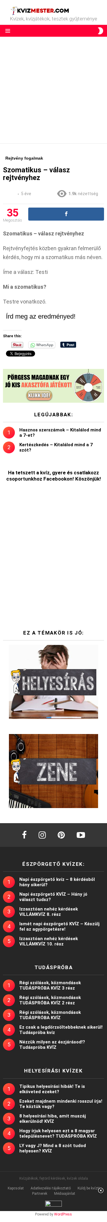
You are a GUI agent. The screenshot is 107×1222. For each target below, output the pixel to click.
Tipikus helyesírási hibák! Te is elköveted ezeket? (52, 1089)
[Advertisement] (53, 90)
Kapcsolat (16, 1188)
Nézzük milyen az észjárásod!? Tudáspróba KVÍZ (52, 1044)
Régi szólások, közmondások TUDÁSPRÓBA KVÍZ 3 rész (50, 985)
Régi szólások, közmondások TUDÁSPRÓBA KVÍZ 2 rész (50, 1000)
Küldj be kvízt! (89, 1188)
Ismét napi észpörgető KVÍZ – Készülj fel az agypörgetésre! (59, 926)
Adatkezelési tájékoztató (51, 1188)
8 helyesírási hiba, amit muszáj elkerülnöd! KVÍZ (52, 1118)
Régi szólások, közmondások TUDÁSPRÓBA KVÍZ (50, 1015)
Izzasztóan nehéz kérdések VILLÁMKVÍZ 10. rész (48, 941)
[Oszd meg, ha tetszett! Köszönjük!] (66, 214)
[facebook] (24, 835)
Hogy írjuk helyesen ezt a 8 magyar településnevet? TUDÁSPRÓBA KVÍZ (58, 1133)
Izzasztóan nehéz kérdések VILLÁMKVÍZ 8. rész (48, 911)
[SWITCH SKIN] (100, 31)
